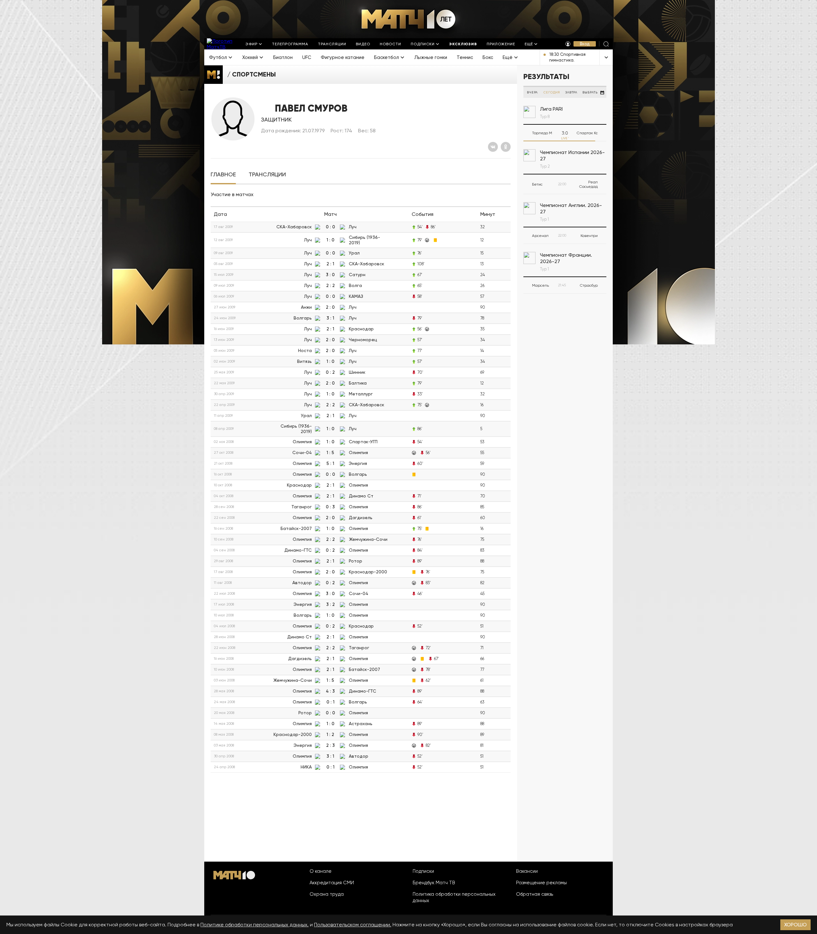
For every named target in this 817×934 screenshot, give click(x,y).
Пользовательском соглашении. (352, 925)
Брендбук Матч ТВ (434, 883)
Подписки (423, 871)
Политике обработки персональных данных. (254, 925)
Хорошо (795, 925)
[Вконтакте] (493, 147)
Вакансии (527, 871)
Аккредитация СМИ (332, 883)
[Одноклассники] (506, 147)
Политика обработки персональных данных (454, 897)
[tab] (223, 174)
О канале (321, 871)
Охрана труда (327, 894)
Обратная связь (534, 894)
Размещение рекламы (541, 883)
